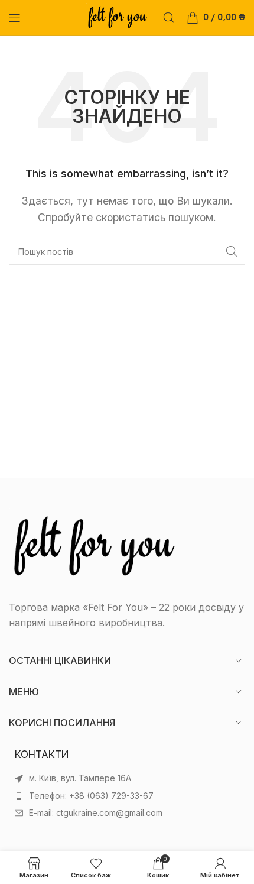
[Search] (169, 18)
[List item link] (127, 795)
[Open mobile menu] (15, 18)
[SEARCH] (231, 251)
